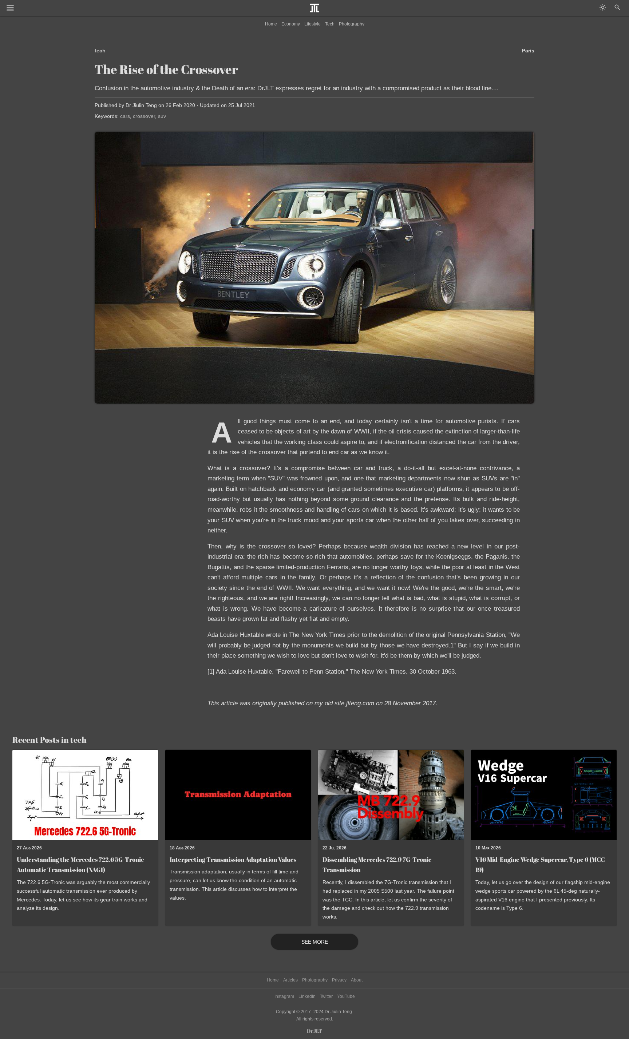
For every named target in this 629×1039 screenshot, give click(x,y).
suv (162, 116)
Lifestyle (312, 24)
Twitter (326, 996)
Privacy (339, 980)
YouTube (346, 996)
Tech (330, 24)
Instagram (284, 996)
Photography (351, 24)
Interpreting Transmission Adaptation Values (233, 859)
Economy (290, 24)
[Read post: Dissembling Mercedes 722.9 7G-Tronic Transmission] (391, 795)
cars (125, 116)
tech (100, 50)
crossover (144, 116)
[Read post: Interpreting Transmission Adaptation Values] (238, 795)
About (357, 980)
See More (314, 942)
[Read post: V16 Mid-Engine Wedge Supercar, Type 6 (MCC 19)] (544, 795)
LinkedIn (307, 996)
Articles (290, 980)
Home (271, 24)
